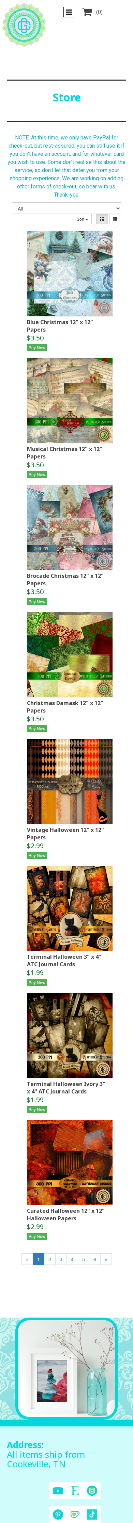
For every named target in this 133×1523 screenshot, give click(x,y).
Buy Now (37, 347)
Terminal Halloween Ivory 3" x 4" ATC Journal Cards (66, 1087)
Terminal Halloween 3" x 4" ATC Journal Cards (64, 960)
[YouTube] (58, 1490)
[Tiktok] (92, 1514)
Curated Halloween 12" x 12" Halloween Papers (66, 1214)
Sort (81, 219)
